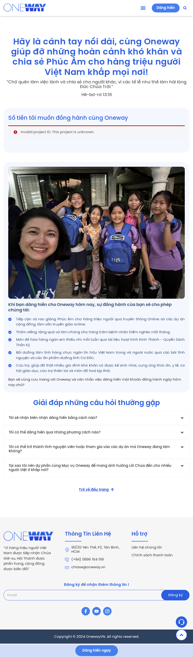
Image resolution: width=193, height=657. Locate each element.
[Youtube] (96, 611)
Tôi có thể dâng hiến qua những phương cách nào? (55, 432)
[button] (143, 8)
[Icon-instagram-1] (107, 611)
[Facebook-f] (85, 611)
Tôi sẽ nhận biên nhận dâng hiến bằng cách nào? (53, 418)
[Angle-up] (181, 635)
